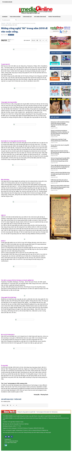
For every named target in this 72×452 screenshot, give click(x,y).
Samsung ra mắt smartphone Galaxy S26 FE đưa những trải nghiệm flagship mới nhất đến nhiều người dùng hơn (60, 124)
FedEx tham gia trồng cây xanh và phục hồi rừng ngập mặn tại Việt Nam (60, 180)
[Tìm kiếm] (16, 20)
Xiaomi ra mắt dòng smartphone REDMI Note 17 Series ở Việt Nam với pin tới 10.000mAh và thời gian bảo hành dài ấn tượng (60, 133)
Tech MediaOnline (7, 2)
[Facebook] (6, 436)
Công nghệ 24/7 (27, 16)
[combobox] (9, 20)
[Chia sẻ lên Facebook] (37, 40)
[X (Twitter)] (12, 436)
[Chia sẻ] (46, 40)
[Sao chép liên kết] (43, 40)
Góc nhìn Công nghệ (40, 16)
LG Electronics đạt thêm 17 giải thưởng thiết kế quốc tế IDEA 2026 (59, 140)
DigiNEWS (4, 16)
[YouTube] (9, 436)
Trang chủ (3, 23)
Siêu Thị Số (8, 23)
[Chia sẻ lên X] (40, 40)
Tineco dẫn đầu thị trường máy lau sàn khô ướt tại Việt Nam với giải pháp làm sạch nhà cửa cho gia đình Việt (60, 167)
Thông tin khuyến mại (54, 16)
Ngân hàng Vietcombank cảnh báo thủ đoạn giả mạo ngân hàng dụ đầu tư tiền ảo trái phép (60, 152)
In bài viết (27, 40)
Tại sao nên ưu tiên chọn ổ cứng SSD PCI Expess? (60, 145)
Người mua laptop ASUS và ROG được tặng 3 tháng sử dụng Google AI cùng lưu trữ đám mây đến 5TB (60, 187)
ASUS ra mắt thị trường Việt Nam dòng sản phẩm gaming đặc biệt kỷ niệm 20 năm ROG (60, 174)
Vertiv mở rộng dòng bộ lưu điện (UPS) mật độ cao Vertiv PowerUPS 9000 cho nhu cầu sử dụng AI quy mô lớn (60, 160)
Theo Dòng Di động (15, 16)
